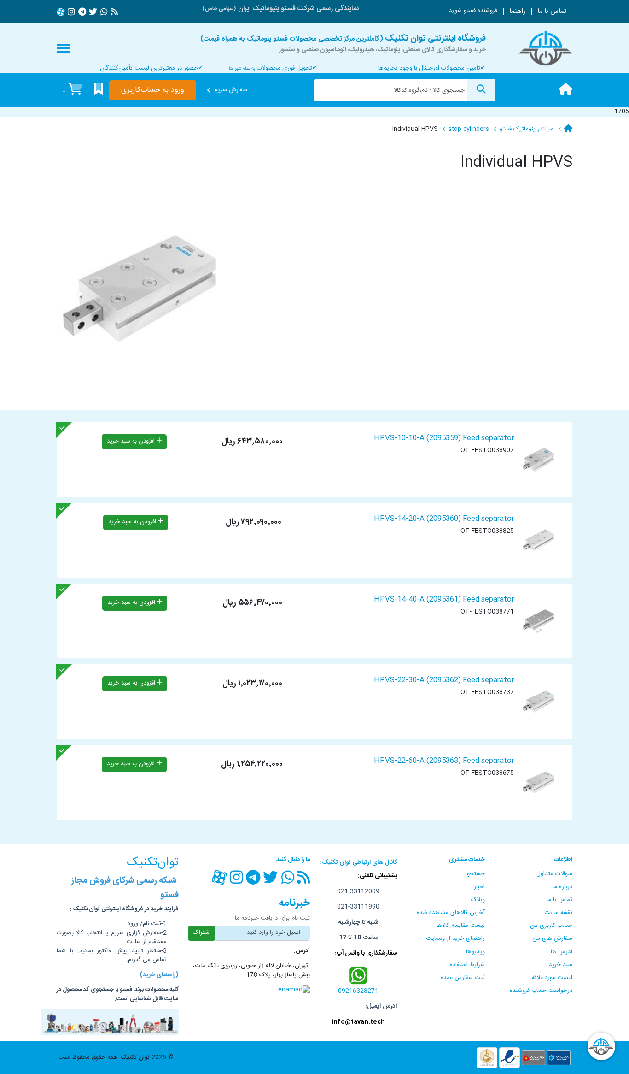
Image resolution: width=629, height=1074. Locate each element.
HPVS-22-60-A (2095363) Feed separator (444, 761)
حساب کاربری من (551, 926)
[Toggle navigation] (63, 48)
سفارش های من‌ (552, 938)
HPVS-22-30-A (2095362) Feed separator (444, 680)
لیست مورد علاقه (551, 978)
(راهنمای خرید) (159, 975)
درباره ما (562, 887)
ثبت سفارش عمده (463, 978)
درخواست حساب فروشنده (541, 990)
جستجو (476, 874)
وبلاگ (478, 900)
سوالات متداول (554, 874)
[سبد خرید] (72, 90)
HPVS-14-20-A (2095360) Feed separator (444, 519)
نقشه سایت (558, 913)
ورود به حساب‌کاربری (152, 90)
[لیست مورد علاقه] (98, 90)
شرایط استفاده (467, 965)
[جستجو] (481, 90)
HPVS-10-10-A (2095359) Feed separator (444, 438)
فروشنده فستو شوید (473, 11)
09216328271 (358, 991)
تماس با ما (551, 11)
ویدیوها (475, 952)
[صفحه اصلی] (565, 90)
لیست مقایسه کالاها (461, 926)
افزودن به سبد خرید (132, 441)
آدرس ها (561, 952)
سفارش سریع (230, 90)
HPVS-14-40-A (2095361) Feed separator (444, 599)
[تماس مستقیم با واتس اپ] (358, 975)
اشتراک (202, 932)
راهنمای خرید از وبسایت (455, 938)
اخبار (479, 887)
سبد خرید (560, 965)
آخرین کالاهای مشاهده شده (451, 913)
